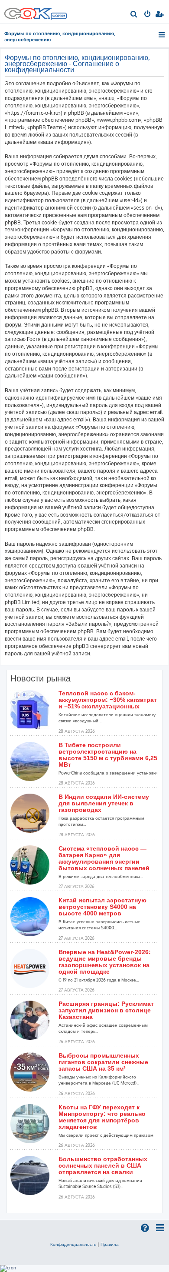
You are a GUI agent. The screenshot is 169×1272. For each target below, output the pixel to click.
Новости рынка (40, 678)
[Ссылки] (162, 35)
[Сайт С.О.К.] (35, 11)
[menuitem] (134, 15)
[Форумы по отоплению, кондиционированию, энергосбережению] (58, 17)
